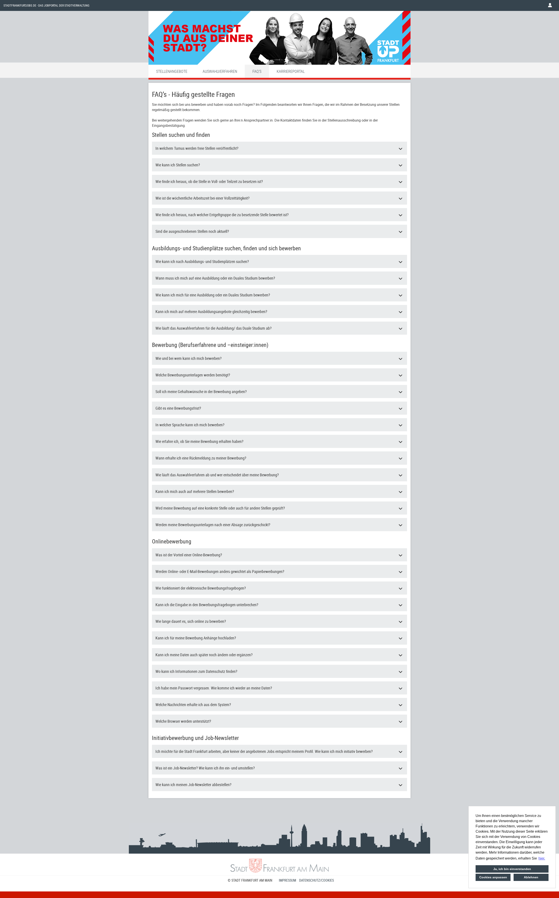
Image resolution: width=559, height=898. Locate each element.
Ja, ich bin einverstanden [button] (512, 869)
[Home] (279, 39)
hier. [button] (541, 858)
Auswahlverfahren (220, 71)
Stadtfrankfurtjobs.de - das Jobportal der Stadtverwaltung (46, 5)
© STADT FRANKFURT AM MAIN (250, 880)
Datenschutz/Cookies (316, 880)
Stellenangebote (171, 71)
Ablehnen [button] (531, 877)
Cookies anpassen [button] (493, 877)
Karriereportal (291, 71)
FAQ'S (256, 71)
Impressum (287, 880)
